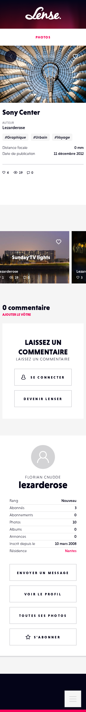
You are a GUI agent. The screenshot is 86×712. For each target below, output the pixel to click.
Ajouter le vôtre (16, 314)
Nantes (70, 551)
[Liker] (75, 56)
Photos (43, 37)
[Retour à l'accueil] (43, 13)
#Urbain (40, 137)
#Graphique (15, 137)
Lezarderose (13, 127)
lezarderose (43, 484)
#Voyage (62, 137)
